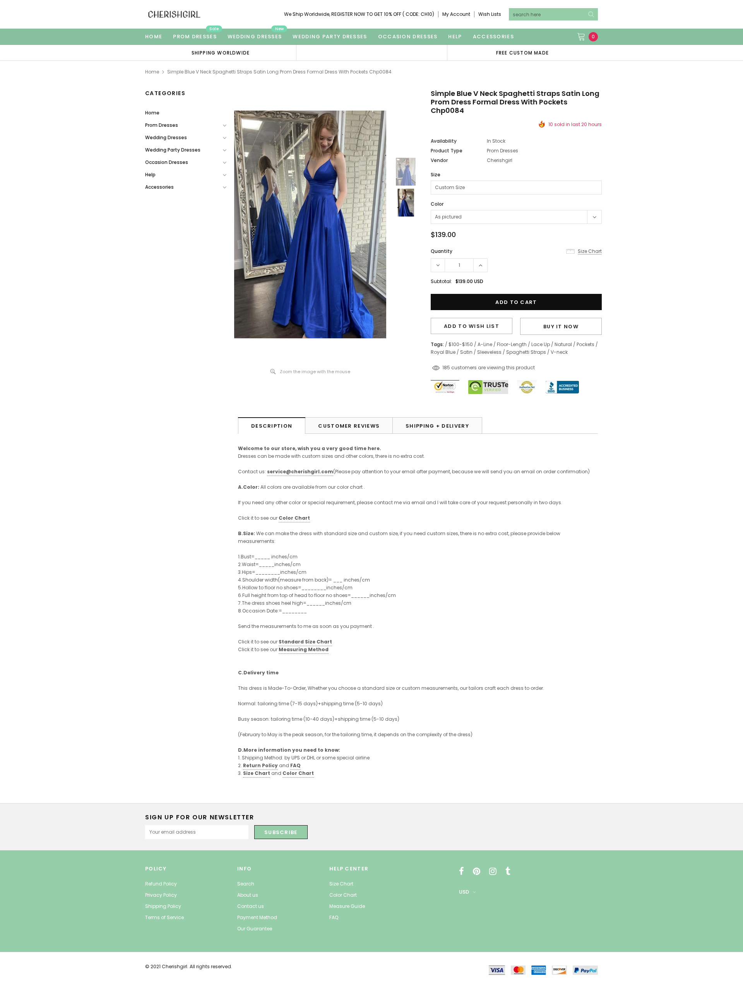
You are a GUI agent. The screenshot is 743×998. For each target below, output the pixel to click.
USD (464, 892)
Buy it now (561, 326)
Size (435, 174)
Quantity (441, 251)
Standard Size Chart (305, 641)
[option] (220, 52)
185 (446, 367)
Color (437, 204)
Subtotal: (441, 281)
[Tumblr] (507, 871)
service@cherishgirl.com (300, 471)
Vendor (439, 160)
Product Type (446, 150)
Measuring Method (304, 649)
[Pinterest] (476, 871)
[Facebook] (461, 871)
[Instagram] (492, 871)
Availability (444, 141)
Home (152, 71)
